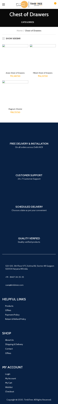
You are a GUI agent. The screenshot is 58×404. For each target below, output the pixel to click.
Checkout (9, 391)
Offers (8, 310)
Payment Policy (12, 314)
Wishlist (8, 387)
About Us (9, 340)
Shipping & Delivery (14, 344)
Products (9, 306)
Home (20, 30)
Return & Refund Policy (15, 319)
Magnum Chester (15, 109)
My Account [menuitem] (10, 378)
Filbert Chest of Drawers (42, 73)
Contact (9, 348)
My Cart (8, 382)
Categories (27, 22)
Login (7, 374)
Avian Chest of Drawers (15, 73)
